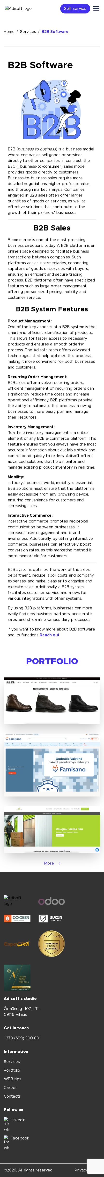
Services (28, 32)
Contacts (12, 1096)
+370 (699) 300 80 (21, 1038)
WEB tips (12, 1079)
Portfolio (12, 1070)
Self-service (75, 9)
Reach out (49, 635)
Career (10, 1088)
